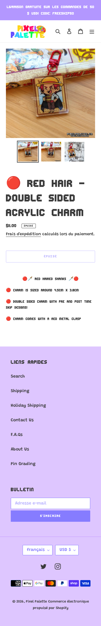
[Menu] (91, 31)
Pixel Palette (36, 601)
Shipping (20, 391)
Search (18, 376)
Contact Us (22, 420)
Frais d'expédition (23, 234)
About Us (20, 449)
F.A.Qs (17, 435)
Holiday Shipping (28, 405)
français (36, 550)
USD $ (65, 550)
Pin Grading (23, 464)
